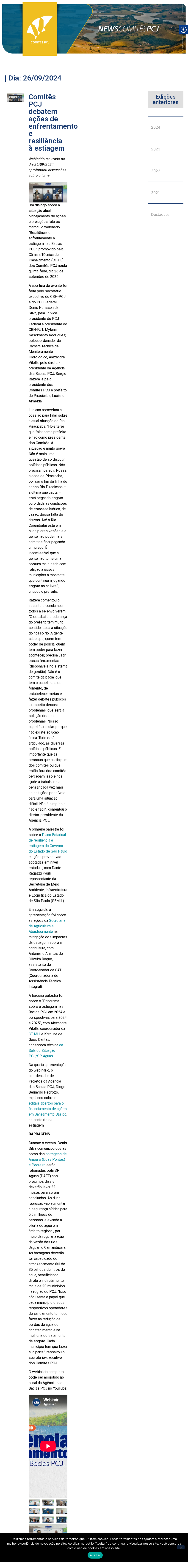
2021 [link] (155, 192)
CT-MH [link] (34, 1034)
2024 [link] (155, 127)
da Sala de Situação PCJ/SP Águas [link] (46, 1050)
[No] (181, 1547)
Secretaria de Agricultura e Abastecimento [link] (47, 926)
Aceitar (95, 1555)
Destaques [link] (160, 214)
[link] (94, 29)
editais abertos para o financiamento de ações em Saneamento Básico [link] (48, 1108)
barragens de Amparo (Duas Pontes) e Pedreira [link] (48, 1159)
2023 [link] (155, 149)
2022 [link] (155, 171)
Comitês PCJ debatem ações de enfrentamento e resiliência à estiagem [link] (53, 122)
